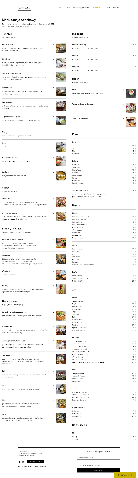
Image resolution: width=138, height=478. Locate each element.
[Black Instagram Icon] (22, 462)
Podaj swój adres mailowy (86, 457)
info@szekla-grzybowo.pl (26, 455)
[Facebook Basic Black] (19, 462)
